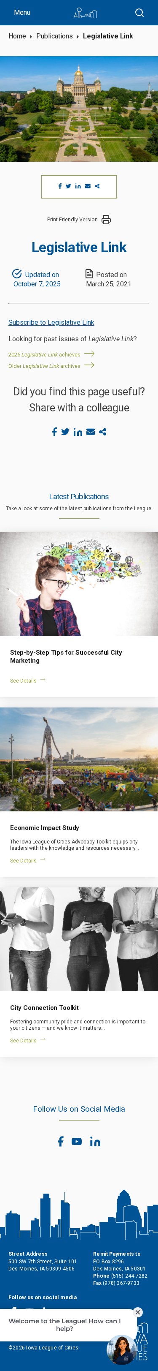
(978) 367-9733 (121, 1283)
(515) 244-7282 (129, 1276)
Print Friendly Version (72, 219)
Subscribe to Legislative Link (51, 322)
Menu (22, 12)
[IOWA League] (85, 13)
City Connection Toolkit (44, 1008)
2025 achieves (44, 354)
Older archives (44, 366)
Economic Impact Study (44, 828)
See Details (23, 681)
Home (17, 36)
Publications (54, 36)
